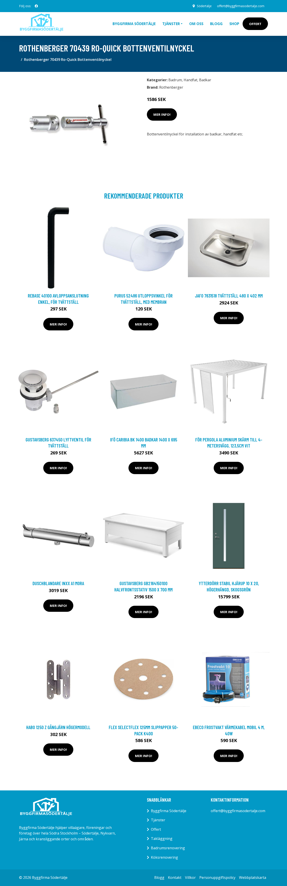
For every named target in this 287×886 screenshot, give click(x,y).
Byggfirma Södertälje (134, 23)
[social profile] (36, 6)
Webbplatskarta (252, 877)
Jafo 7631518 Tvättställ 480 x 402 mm (229, 295)
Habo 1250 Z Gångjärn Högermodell (58, 727)
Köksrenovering (164, 857)
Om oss (196, 23)
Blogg (216, 23)
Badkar (205, 79)
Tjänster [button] (171, 23)
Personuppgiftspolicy (217, 877)
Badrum (175, 79)
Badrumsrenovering (168, 847)
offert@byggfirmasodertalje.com (240, 6)
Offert (255, 23)
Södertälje (204, 6)
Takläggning (161, 838)
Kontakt (174, 877)
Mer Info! (161, 114)
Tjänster (158, 820)
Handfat (190, 79)
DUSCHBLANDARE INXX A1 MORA (58, 583)
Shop (234, 23)
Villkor (190, 877)
